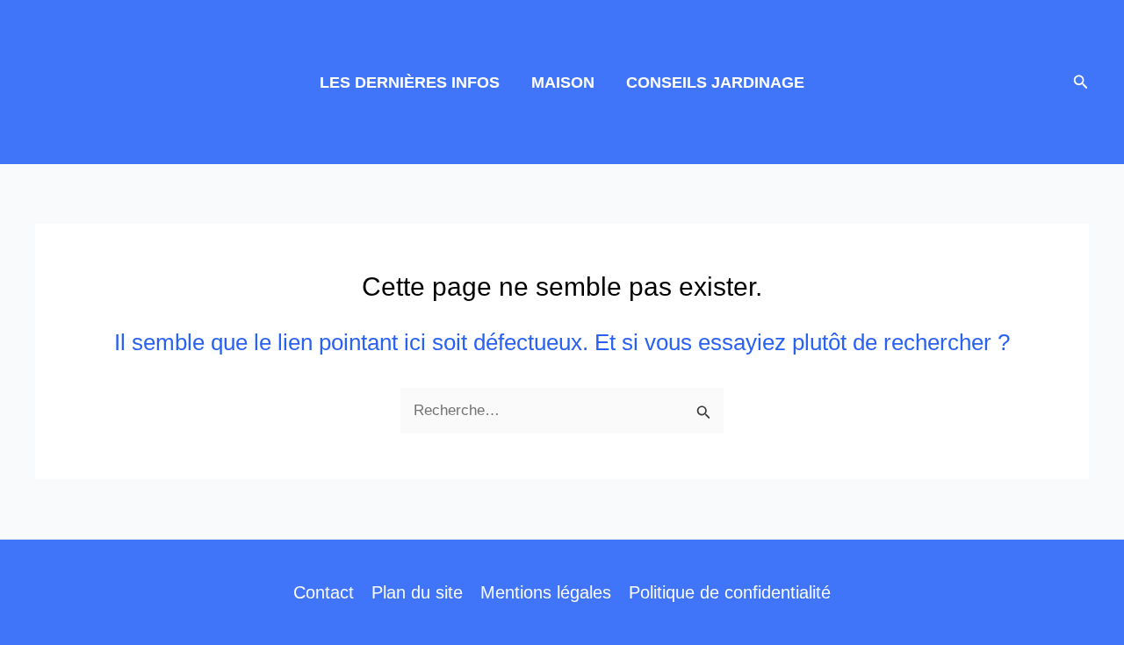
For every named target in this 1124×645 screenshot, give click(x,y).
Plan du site (417, 592)
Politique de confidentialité (730, 592)
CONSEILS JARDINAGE (715, 82)
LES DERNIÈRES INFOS (410, 82)
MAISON (562, 82)
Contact (323, 592)
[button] (1081, 82)
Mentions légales (545, 592)
